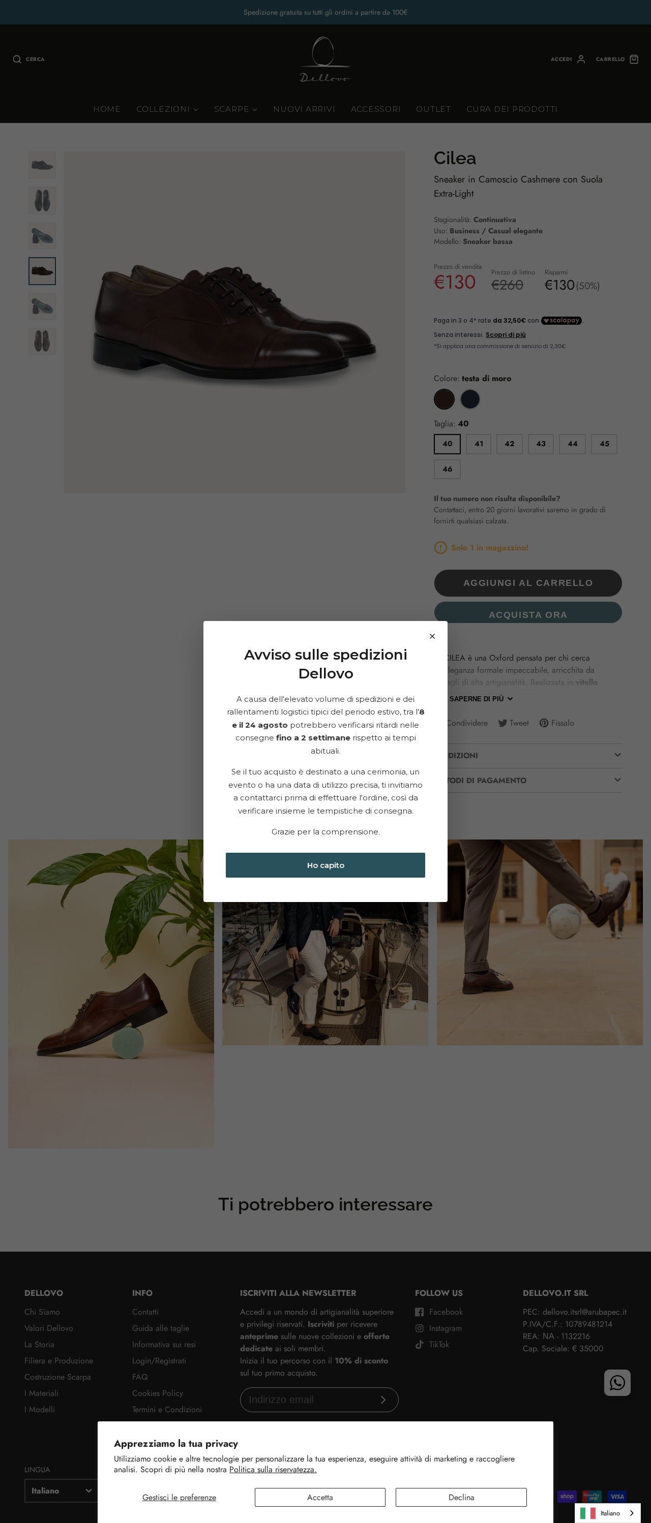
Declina (462, 1497)
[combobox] (608, 1513)
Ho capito (325, 865)
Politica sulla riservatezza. (273, 1469)
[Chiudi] (432, 636)
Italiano (610, 1513)
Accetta (320, 1497)
